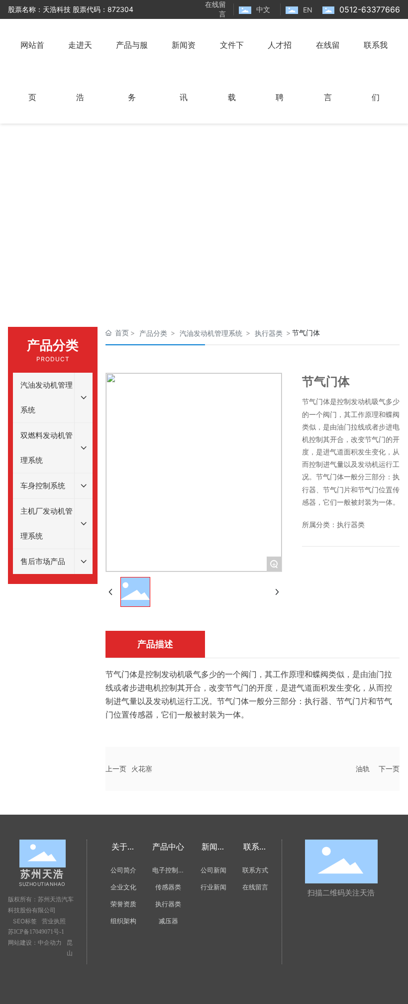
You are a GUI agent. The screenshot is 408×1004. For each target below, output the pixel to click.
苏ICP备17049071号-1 (36, 931)
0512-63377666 (369, 9)
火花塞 (141, 768)
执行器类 (269, 333)
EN (307, 9)
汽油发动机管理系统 (211, 333)
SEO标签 (25, 921)
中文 (263, 9)
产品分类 (153, 333)
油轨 (363, 768)
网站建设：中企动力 (35, 942)
